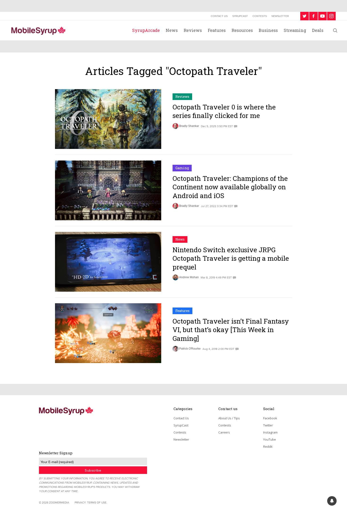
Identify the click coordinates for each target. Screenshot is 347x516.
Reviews (193, 30)
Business (268, 30)
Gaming (182, 168)
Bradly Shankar (189, 126)
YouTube (269, 439)
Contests (260, 16)
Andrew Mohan (189, 277)
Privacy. (80, 502)
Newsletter (280, 16)
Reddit (267, 446)
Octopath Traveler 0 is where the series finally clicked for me (224, 111)
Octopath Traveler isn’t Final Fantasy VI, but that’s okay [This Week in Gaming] (231, 330)
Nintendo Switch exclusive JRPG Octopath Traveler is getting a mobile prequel (231, 258)
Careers (224, 432)
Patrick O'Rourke (190, 348)
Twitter (268, 425)
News (172, 30)
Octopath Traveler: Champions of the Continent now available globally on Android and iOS (230, 187)
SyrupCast (240, 16)
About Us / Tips (229, 418)
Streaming (295, 30)
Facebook (270, 418)
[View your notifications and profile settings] (332, 501)
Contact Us (219, 16)
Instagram (270, 432)
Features (217, 30)
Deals (317, 30)
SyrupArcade (146, 30)
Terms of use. (97, 502)
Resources (242, 30)
